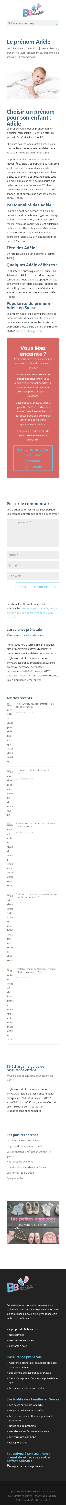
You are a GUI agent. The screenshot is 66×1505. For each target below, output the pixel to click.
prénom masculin (16, 52)
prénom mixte (34, 52)
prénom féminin (49, 48)
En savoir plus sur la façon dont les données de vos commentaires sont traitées (32, 613)
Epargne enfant (16, 1178)
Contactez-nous (18, 1345)
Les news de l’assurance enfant (27, 1388)
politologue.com (33, 331)
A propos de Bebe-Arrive (23, 1329)
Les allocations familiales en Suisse (27, 1167)
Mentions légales (46, 1495)
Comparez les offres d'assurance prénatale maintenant (33, 458)
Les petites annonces (21, 1340)
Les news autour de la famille (23, 1140)
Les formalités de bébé (20, 1172)
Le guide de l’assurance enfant (24, 1146)
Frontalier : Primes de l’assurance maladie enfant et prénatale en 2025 (36, 970)
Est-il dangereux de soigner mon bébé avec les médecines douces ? (36, 896)
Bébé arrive (17, 48)
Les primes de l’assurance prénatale (30, 1372)
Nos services (16, 1334)
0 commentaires (28, 57)
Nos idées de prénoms (20, 1161)
